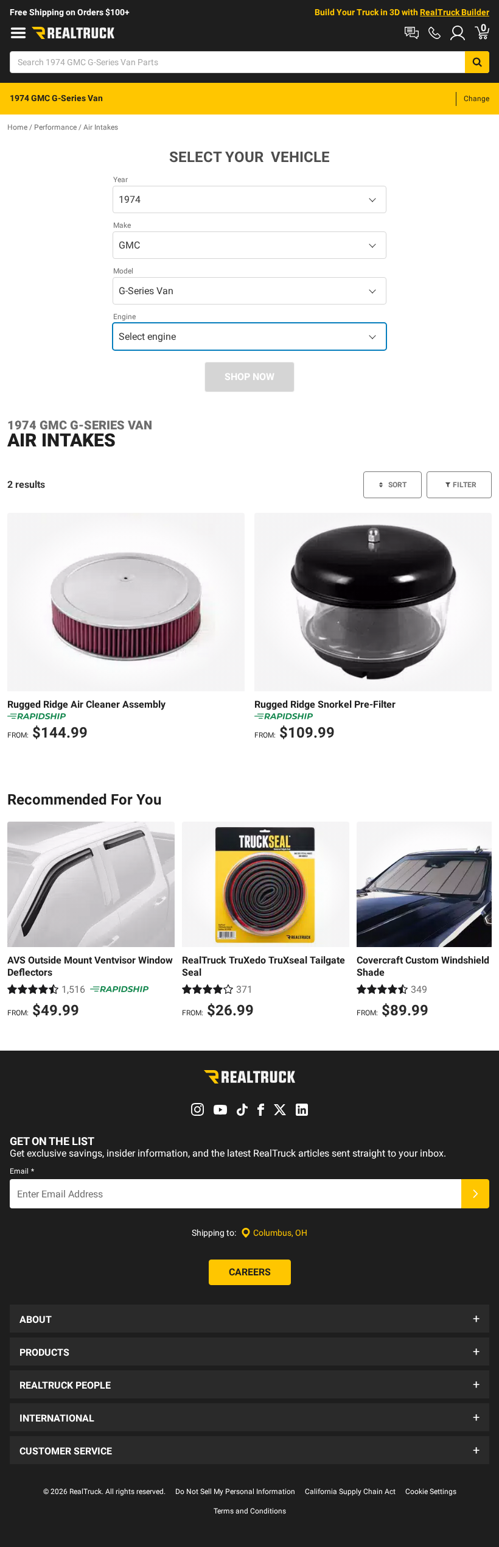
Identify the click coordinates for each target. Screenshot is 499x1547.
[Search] (477, 62)
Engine (124, 316)
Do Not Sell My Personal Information (235, 1491)
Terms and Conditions (250, 1511)
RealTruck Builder (454, 12)
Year (120, 179)
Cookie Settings (430, 1491)
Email (22, 1171)
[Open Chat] (412, 33)
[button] (249, 1319)
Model (123, 271)
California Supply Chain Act (350, 1491)
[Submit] (475, 1193)
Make (122, 225)
